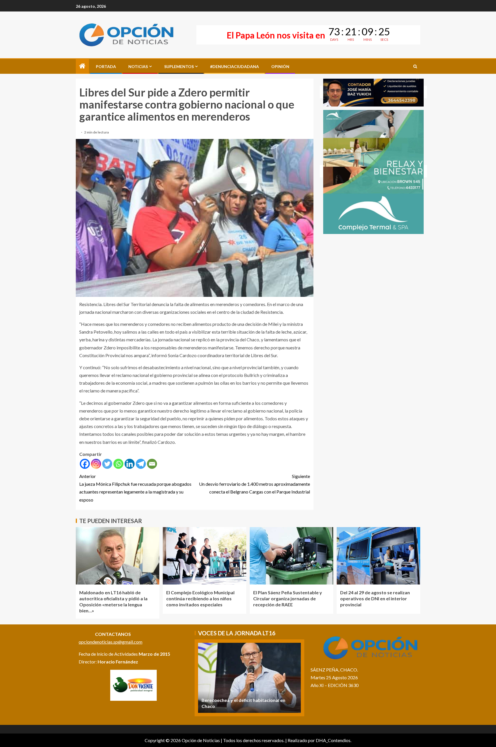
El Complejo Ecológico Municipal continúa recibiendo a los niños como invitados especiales (200, 598)
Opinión (280, 66)
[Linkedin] (130, 464)
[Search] (415, 66)
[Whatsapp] (118, 464)
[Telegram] (141, 464)
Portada (106, 66)
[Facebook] (85, 464)
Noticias (138, 66)
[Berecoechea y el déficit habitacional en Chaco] (249, 678)
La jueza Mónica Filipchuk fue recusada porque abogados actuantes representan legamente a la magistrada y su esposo (135, 487)
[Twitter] (107, 464)
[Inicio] (82, 66)
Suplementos (179, 66)
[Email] (152, 464)
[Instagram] (96, 464)
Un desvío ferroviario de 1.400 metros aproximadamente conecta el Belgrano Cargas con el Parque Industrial (254, 483)
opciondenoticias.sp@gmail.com (110, 642)
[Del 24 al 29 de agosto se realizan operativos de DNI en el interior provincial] (378, 556)
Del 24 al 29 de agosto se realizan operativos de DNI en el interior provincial (375, 598)
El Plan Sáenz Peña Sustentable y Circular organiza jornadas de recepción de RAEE (287, 598)
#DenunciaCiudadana (234, 66)
